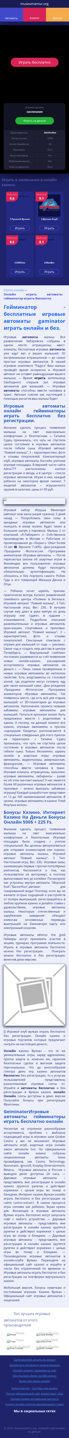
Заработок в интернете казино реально (34, 1365)
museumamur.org (34, 3)
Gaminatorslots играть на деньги (34, 1360)
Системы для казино (45, 1388)
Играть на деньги (34, 120)
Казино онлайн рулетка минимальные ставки (35, 1404)
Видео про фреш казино (34, 1381)
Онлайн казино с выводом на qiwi (34, 1370)
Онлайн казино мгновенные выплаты (34, 1399)
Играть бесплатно (35, 62)
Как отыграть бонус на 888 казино (34, 1376)
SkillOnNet (50, 132)
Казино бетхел (20, 1388)
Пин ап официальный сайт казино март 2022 (34, 1393)
